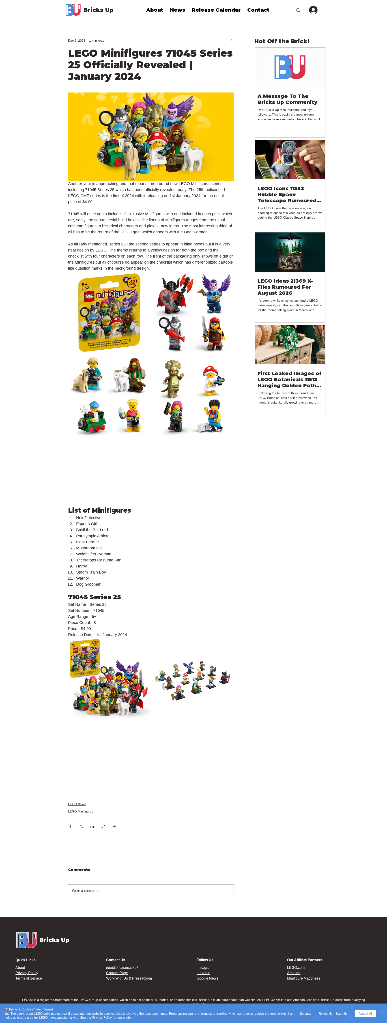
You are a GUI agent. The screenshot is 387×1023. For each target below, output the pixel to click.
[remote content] (151, 475)
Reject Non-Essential (333, 1013)
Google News (207, 978)
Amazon (293, 973)
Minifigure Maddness (303, 978)
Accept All (365, 1013)
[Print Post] (114, 826)
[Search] (298, 10)
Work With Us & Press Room (129, 978)
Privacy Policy (26, 973)
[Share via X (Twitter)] (81, 826)
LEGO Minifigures (80, 811)
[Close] (381, 1013)
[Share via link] (103, 826)
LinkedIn (203, 973)
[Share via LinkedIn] (92, 826)
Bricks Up (98, 9)
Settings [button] (305, 1013)
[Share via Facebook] (70, 826)
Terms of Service (28, 978)
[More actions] (231, 40)
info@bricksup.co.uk (122, 967)
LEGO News (77, 804)
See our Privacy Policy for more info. (106, 1017)
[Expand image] (109, 312)
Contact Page (117, 973)
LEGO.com (296, 967)
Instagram (204, 967)
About (20, 967)
